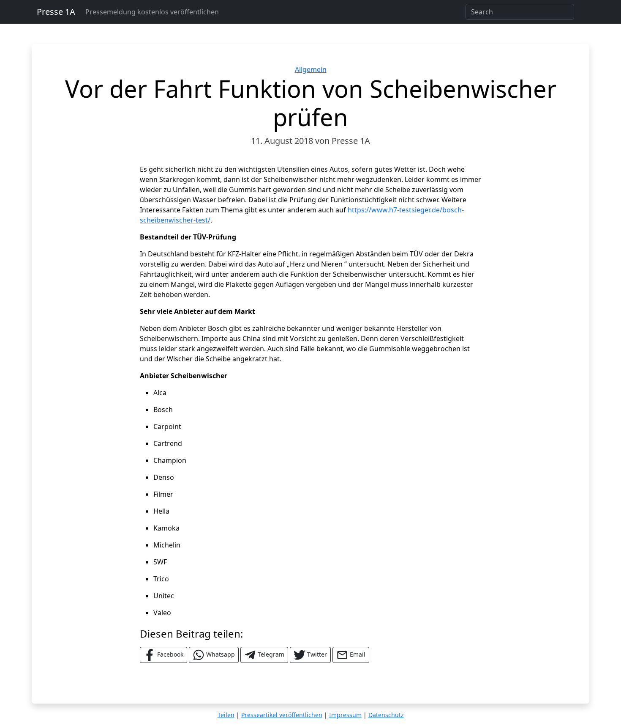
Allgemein (311, 69)
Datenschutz (386, 715)
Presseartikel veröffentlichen (281, 715)
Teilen (226, 715)
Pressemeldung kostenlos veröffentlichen (152, 11)
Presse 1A (56, 11)
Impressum (345, 715)
